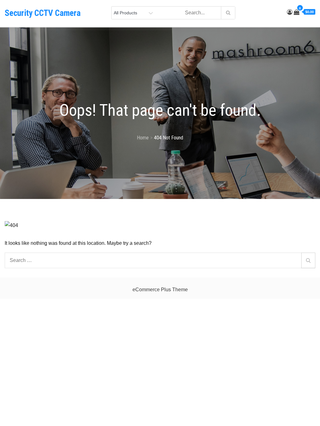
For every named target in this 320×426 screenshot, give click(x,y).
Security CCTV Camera (43, 13)
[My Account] (289, 12)
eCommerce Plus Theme (160, 289)
